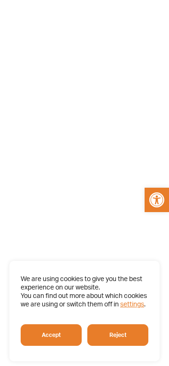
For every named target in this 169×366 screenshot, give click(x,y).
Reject (118, 335)
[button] (157, 200)
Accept (51, 335)
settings (132, 304)
